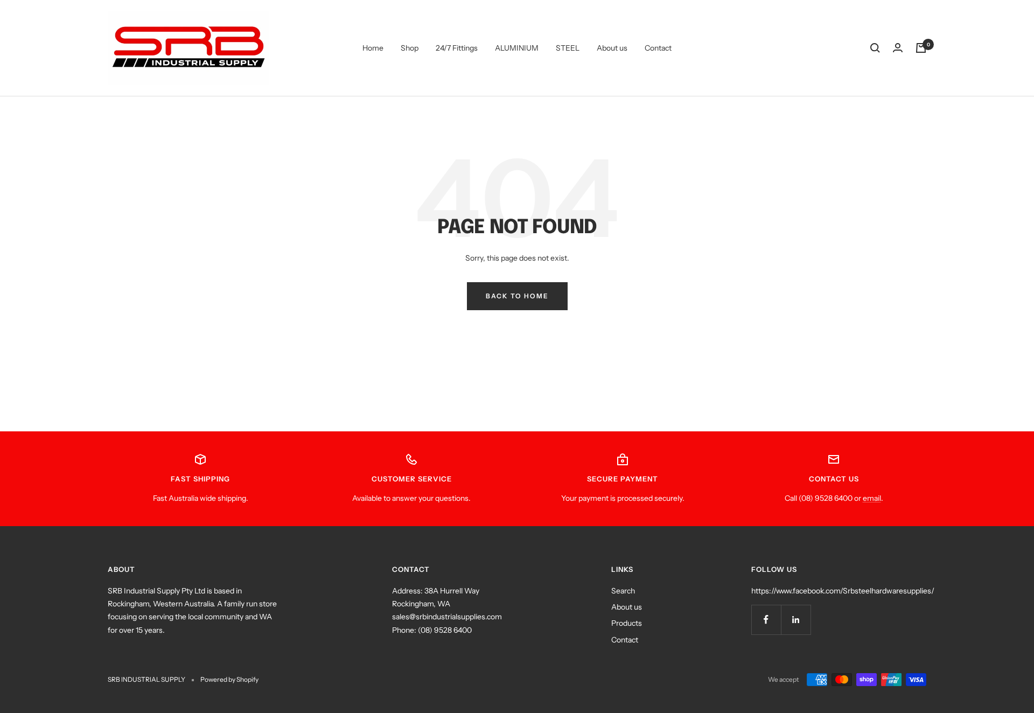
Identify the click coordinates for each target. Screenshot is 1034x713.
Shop (409, 48)
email (872, 498)
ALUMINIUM (517, 48)
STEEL (567, 48)
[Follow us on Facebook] (766, 619)
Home (372, 48)
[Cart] (921, 48)
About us (612, 48)
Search (623, 591)
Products (626, 623)
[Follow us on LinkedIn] (796, 619)
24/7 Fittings (457, 48)
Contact (658, 48)
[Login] (898, 48)
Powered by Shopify (229, 679)
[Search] (875, 48)
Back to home (517, 296)
